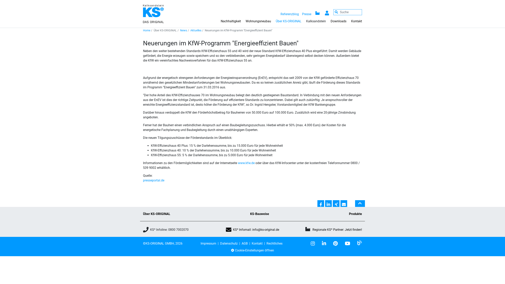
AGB (245, 243)
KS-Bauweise (259, 214)
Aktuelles (195, 30)
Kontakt (356, 21)
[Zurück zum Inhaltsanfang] (360, 205)
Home (146, 30)
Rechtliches (274, 243)
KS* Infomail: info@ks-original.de (256, 230)
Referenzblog (290, 14)
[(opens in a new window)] (314, 243)
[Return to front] (153, 13)
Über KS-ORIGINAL (156, 214)
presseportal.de (153, 180)
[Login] (327, 12)
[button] (320, 203)
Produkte (355, 214)
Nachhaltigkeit (231, 21)
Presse (306, 14)
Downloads (338, 21)
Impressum (208, 243)
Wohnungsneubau (258, 21)
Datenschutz (229, 243)
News (183, 30)
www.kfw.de (246, 163)
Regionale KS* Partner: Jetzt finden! (337, 230)
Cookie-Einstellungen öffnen (254, 250)
